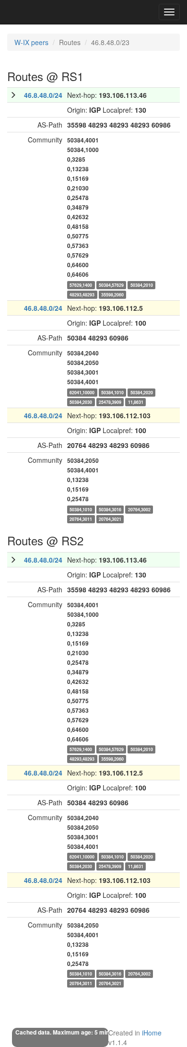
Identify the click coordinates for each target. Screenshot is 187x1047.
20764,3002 (139, 509)
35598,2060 (112, 294)
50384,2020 (141, 392)
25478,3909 (110, 402)
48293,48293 (82, 294)
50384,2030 (81, 402)
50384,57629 (111, 285)
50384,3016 (110, 509)
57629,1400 (81, 285)
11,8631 (135, 402)
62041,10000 (82, 392)
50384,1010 (112, 392)
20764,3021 (110, 519)
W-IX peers (31, 42)
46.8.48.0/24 (43, 95)
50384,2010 (141, 285)
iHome (152, 1032)
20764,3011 (81, 519)
